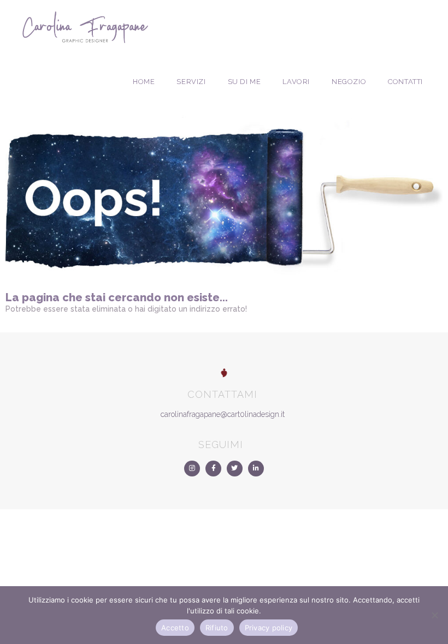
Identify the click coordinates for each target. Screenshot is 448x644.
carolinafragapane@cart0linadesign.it (223, 414)
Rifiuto (216, 627)
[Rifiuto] (434, 615)
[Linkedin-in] (256, 468)
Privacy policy (269, 627)
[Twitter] (235, 468)
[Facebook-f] (213, 468)
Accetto (175, 627)
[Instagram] (192, 468)
